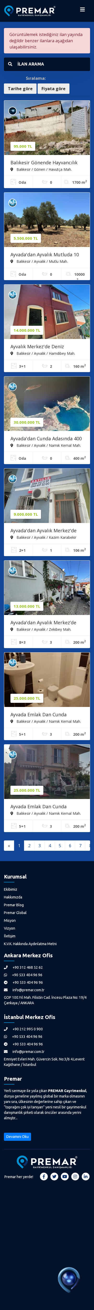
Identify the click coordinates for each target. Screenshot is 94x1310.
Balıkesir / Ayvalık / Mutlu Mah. (41, 261)
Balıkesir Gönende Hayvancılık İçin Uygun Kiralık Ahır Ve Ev (44, 163)
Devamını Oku (17, 1137)
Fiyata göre (54, 88)
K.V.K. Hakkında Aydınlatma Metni (30, 944)
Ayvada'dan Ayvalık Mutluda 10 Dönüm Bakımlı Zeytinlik (44, 255)
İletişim (9, 936)
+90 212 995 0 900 (27, 1029)
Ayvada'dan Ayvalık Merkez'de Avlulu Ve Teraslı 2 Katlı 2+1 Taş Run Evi (45, 531)
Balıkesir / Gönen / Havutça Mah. (43, 169)
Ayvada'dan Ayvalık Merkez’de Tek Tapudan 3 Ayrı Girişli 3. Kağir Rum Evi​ (43, 623)
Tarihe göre (20, 88)
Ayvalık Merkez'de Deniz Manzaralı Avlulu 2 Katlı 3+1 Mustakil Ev (41, 347)
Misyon (10, 920)
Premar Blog (14, 905)
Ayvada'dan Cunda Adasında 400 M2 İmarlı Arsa (46, 439)
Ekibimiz (10, 889)
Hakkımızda (13, 897)
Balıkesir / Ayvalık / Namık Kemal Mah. (48, 445)
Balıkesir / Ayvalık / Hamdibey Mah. (45, 353)
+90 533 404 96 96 (26, 975)
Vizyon (9, 928)
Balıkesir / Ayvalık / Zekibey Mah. (43, 629)
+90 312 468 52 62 (27, 967)
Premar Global (15, 913)
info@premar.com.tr (28, 990)
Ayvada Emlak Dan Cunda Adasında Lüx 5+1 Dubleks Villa (44, 715)
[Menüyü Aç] (82, 11)
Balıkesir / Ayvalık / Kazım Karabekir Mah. (43, 537)
